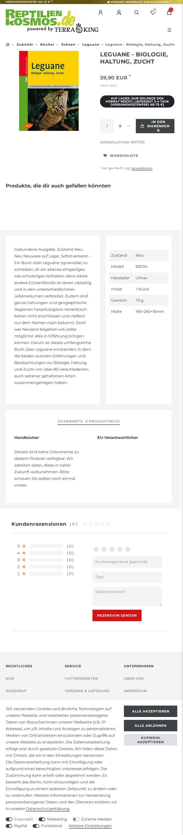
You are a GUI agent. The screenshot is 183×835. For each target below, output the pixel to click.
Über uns (134, 678)
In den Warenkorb (158, 126)
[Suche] (136, 12)
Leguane (90, 44)
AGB (10, 678)
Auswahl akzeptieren (150, 740)
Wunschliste (124, 155)
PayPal (20, 826)
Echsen (68, 44)
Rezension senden (117, 615)
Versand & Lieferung (87, 691)
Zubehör (24, 44)
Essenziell (23, 819)
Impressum (135, 691)
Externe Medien (96, 819)
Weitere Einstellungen (90, 826)
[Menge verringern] (128, 126)
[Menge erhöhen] (120, 126)
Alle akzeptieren (150, 711)
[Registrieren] (119, 13)
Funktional (51, 826)
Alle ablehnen (151, 725)
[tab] (89, 422)
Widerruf (16, 691)
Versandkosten (141, 168)
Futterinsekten (81, 678)
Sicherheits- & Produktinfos (89, 421)
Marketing (57, 819)
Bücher (47, 44)
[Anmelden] (101, 13)
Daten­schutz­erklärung (47, 808)
